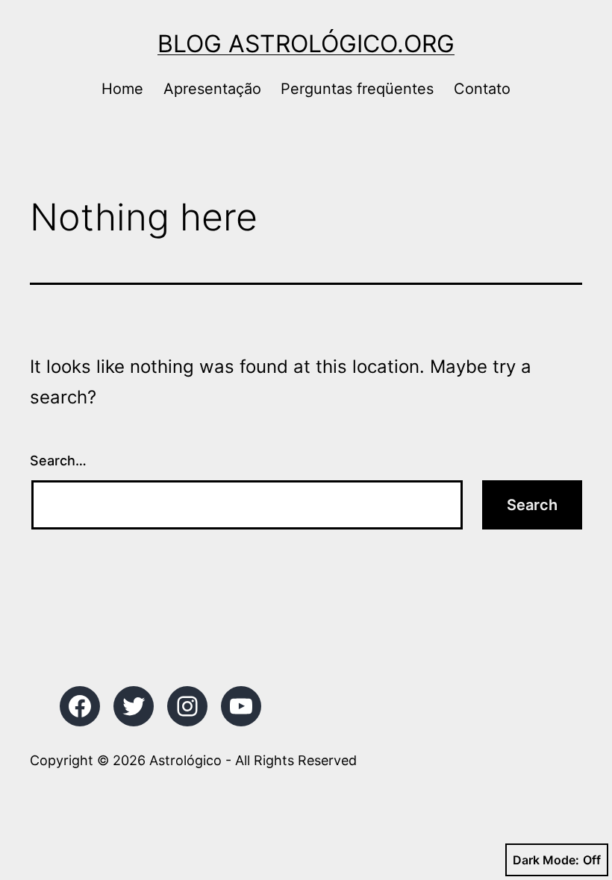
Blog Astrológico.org (306, 43)
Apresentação (212, 89)
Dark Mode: (546, 859)
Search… (58, 460)
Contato (482, 89)
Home (122, 89)
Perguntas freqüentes (357, 89)
